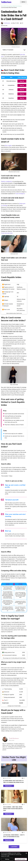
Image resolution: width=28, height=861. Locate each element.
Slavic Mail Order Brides (15, 6)
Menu (23, 2)
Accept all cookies (20, 859)
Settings (7, 859)
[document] (14, 419)
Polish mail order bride (6, 233)
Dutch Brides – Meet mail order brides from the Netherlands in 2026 (13, 808)
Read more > (8, 786)
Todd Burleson (7, 23)
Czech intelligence (20, 193)
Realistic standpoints (6, 181)
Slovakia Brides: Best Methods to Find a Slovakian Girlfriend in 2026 (13, 781)
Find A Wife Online (5, 6)
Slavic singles (8, 145)
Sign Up (22, 81)
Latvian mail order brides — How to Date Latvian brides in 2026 (13, 835)
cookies (9, 853)
